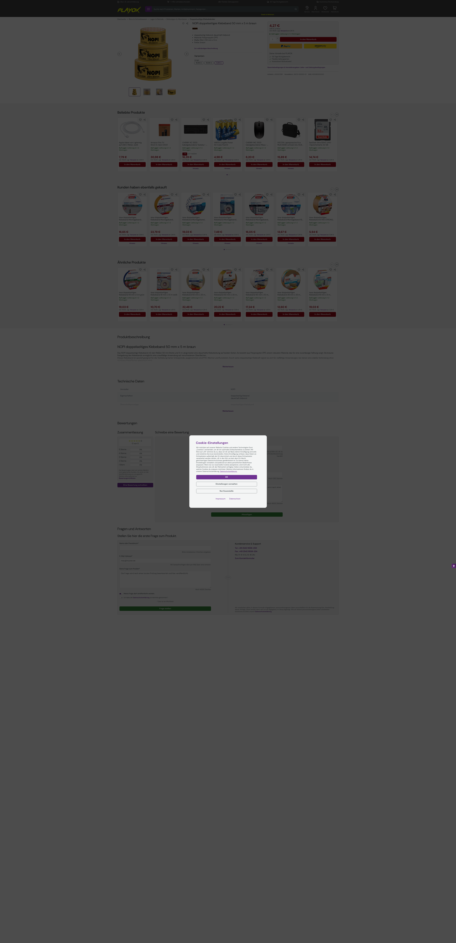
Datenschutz (234, 499)
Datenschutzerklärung (228, 471)
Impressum (220, 499)
